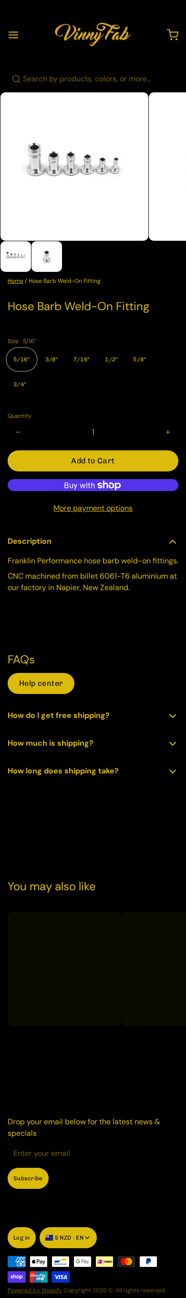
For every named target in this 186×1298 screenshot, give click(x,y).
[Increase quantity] (167, 432)
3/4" (19, 384)
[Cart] (168, 35)
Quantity (19, 416)
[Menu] (17, 35)
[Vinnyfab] (92, 35)
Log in (21, 1237)
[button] (93, 460)
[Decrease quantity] (18, 432)
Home (15, 281)
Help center (41, 683)
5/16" (21, 359)
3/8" (51, 359)
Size (22, 341)
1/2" (111, 359)
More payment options (93, 508)
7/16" (81, 359)
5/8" (139, 359)
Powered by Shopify (35, 1290)
